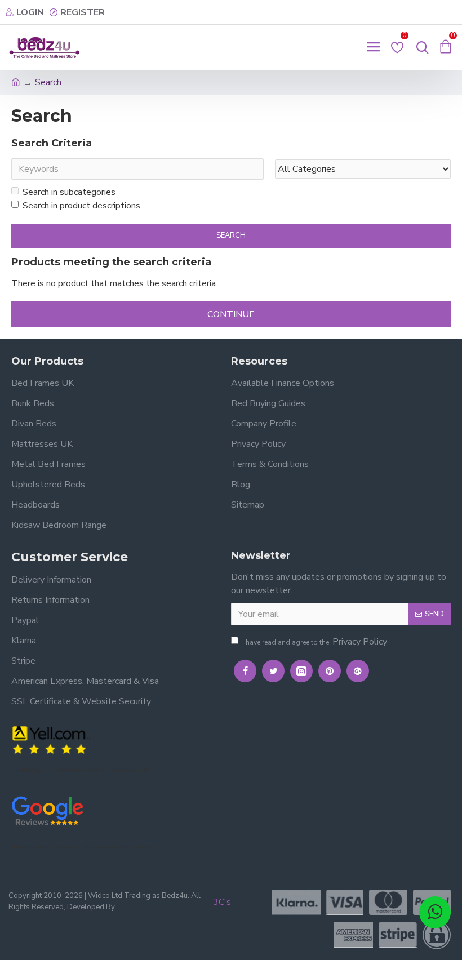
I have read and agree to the (314, 641)
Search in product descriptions (81, 205)
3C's (222, 902)
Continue (231, 314)
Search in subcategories (69, 192)
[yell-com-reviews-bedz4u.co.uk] (50, 738)
